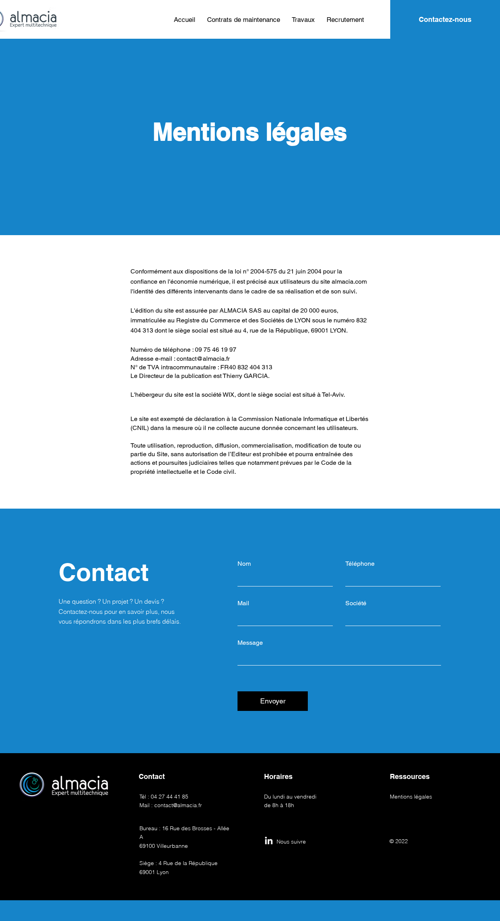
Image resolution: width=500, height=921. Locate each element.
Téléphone (360, 564)
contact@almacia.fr (203, 358)
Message (250, 643)
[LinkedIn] (268, 841)
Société (355, 603)
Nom (244, 564)
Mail (243, 603)
